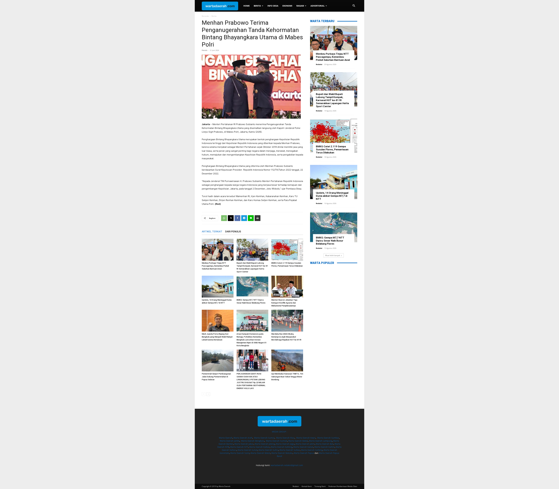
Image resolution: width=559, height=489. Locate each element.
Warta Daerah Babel (298, 440)
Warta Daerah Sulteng (312, 450)
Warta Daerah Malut (260, 453)
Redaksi (319, 64)
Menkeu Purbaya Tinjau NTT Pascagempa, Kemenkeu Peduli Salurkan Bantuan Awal (215, 266)
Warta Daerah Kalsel (303, 447)
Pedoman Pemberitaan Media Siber (342, 486)
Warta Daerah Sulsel (248, 450)
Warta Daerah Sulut (240, 453)
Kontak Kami (307, 486)
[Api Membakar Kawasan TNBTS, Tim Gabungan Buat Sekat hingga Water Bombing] (287, 360)
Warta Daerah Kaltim (324, 447)
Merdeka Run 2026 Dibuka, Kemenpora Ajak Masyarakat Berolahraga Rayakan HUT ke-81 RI (286, 337)
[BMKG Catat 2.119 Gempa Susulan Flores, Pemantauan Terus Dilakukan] (287, 250)
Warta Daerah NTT (239, 447)
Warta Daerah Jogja (285, 443)
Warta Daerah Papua (304, 453)
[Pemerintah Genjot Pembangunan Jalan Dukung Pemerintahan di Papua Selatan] (217, 360)
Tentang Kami (320, 486)
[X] (231, 218)
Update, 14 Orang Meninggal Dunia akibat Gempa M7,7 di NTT (332, 195)
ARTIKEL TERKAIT (212, 231)
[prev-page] (203, 394)
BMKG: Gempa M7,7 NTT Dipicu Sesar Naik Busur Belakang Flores (330, 240)
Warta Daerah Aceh (242, 437)
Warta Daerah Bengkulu (252, 440)
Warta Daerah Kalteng (281, 447)
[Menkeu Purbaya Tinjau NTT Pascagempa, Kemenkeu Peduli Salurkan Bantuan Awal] (217, 250)
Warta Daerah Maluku (282, 453)
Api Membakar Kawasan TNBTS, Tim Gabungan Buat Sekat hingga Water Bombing (287, 377)
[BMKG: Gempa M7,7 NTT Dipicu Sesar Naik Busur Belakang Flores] (252, 287)
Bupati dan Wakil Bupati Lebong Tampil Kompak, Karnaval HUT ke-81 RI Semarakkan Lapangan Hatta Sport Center (332, 100)
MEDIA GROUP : (279, 431)
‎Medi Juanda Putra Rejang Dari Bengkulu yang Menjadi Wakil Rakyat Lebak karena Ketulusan (217, 337)
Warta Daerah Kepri (306, 437)
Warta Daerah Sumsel (276, 440)
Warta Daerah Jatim (305, 443)
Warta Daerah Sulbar (290, 450)
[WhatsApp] (224, 218)
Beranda (205, 16)
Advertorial (318, 5)
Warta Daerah (225, 437)
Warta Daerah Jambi (229, 440)
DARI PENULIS (233, 231)
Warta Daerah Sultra (268, 450)
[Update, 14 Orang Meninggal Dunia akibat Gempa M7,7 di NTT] (217, 287)
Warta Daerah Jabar (244, 443)
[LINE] (251, 218)
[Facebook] (237, 218)
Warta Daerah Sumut (264, 437)
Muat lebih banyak (332, 255)
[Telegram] (244, 218)
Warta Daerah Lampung (320, 440)
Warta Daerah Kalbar (259, 447)
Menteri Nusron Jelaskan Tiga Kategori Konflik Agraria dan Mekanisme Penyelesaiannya (284, 303)
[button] (353, 6)
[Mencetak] (257, 218)
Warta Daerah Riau (285, 437)
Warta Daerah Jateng (265, 443)
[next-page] (208, 394)
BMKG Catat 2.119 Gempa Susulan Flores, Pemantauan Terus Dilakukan (332, 149)
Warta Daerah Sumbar (328, 437)
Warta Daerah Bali (325, 443)
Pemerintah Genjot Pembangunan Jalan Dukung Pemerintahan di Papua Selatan (216, 377)
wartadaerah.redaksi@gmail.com (287, 465)
